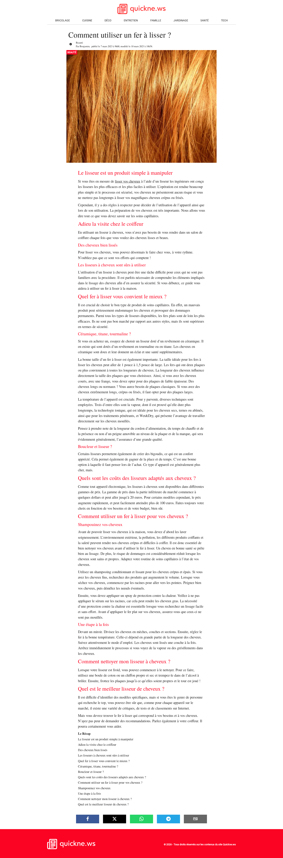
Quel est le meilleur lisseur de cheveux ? (103, 804)
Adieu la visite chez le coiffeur (97, 744)
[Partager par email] (195, 819)
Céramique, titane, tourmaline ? (98, 766)
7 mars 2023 (106, 46)
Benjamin (85, 46)
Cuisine (87, 20)
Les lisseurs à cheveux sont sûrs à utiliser (103, 755)
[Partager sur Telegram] (168, 819)
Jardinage (180, 20)
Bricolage (62, 20)
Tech (224, 20)
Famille (155, 20)
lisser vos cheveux (127, 181)
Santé (204, 20)
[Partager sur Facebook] (87, 819)
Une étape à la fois (89, 793)
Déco (108, 20)
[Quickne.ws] (71, 848)
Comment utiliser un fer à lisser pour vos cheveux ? (110, 782)
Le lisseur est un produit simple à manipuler (105, 739)
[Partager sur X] (114, 819)
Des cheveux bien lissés (92, 750)
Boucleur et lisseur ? (91, 771)
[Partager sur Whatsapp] (141, 819)
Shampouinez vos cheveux (94, 788)
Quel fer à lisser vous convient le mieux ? (104, 761)
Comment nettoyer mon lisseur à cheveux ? (105, 799)
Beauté (79, 42)
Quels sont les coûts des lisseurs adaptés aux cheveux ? (112, 777)
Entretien (131, 20)
